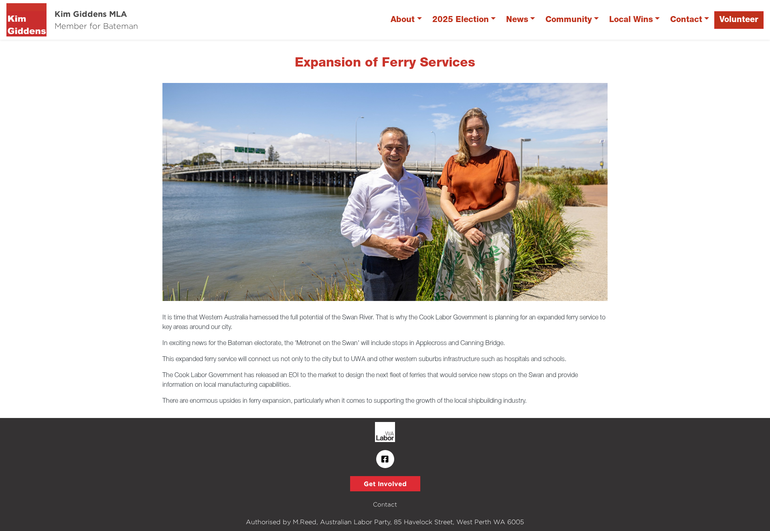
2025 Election (460, 19)
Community (568, 19)
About (403, 19)
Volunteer (738, 19)
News (517, 19)
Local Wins (631, 19)
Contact (686, 19)
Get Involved (385, 483)
